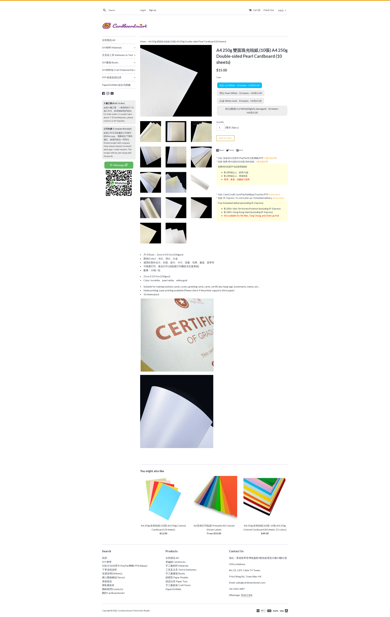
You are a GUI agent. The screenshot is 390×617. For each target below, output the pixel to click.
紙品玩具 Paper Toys (177, 581)
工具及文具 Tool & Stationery (181, 569)
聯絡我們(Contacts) (112, 589)
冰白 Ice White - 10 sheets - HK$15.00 (240, 85)
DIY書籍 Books (119, 62)
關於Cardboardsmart (113, 592)
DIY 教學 (107, 561)
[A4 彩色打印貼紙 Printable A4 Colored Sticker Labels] (214, 499)
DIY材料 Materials (119, 47)
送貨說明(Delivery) (112, 573)
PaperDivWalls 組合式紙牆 (116, 84)
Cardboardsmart (125, 610)
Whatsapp (118, 165)
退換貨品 (107, 581)
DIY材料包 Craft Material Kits (119, 69)
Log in (143, 10)
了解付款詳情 (270, 158)
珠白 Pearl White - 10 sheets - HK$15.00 (241, 93)
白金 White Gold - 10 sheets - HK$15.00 (241, 100)
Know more (274, 194)
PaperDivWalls (173, 589)
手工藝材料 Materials (177, 565)
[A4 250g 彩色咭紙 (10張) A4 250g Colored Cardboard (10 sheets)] (163, 499)
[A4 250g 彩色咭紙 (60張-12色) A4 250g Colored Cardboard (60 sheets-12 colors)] (265, 499)
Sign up (152, 10)
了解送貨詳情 (261, 161)
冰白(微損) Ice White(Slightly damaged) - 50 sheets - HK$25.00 (252, 110)
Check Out (268, 10)
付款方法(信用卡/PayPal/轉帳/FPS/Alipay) (124, 565)
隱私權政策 (108, 585)
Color (218, 77)
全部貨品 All (108, 40)
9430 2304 (246, 595)
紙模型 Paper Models (177, 577)
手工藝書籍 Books (175, 573)
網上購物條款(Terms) (113, 577)
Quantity (220, 122)
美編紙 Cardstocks (176, 561)
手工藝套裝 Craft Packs (178, 585)
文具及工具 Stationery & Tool (119, 54)
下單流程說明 (109, 569)
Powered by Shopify (141, 610)
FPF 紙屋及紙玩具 (119, 77)
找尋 (104, 557)
